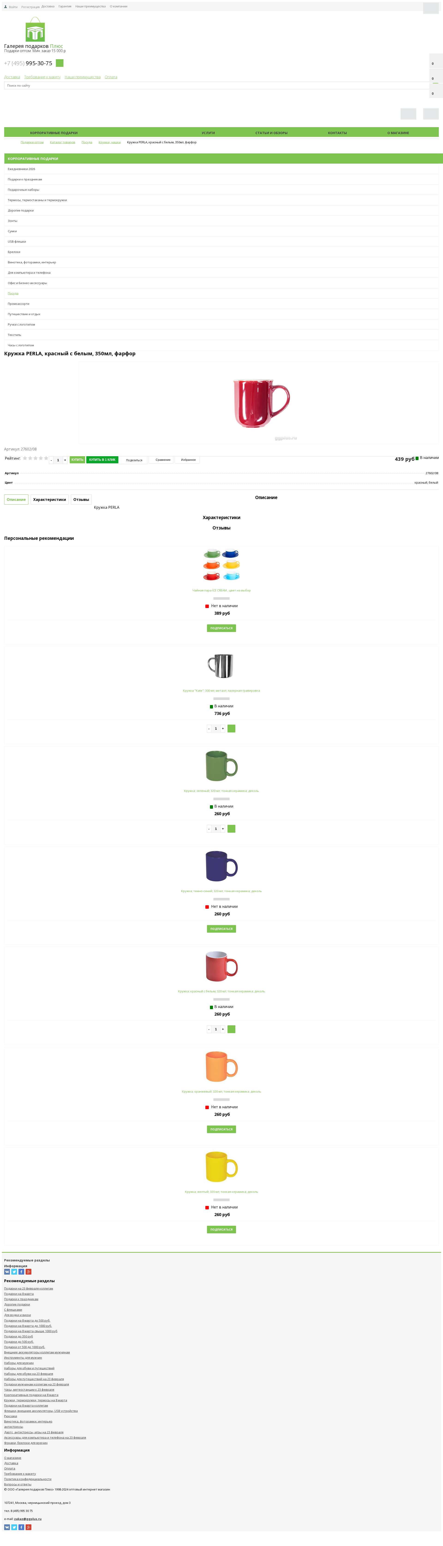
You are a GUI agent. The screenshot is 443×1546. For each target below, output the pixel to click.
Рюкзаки (10, 1416)
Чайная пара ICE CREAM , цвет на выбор (221, 590)
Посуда (13, 293)
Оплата (111, 76)
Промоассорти (18, 304)
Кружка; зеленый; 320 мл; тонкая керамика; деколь (221, 791)
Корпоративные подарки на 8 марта (31, 1395)
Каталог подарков (139, 133)
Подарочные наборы (23, 190)
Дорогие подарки (21, 210)
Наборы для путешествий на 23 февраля (34, 1379)
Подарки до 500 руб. (19, 1342)
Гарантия (65, 6)
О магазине (398, 133)
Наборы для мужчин (19, 1363)
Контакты (337, 133)
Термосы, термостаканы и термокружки (37, 200)
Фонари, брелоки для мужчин (26, 1443)
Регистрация (30, 7)
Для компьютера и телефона (29, 272)
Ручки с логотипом (21, 324)
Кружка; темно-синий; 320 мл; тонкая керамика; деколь (221, 891)
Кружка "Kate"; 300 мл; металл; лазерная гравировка (221, 690)
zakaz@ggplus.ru (28, 1519)
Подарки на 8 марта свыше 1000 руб (30, 1331)
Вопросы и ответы (17, 1484)
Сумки (12, 231)
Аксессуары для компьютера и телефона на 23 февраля (45, 1437)
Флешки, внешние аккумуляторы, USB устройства (41, 1411)
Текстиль (14, 335)
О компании (118, 6)
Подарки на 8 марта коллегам (26, 1405)
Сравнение (163, 459)
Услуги (208, 133)
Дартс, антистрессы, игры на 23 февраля (33, 1432)
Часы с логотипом (21, 345)
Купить (77, 459)
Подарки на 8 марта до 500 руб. (27, 1320)
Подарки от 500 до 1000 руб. (24, 1347)
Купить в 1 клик (102, 459)
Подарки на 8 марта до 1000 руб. (28, 1326)
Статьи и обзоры (271, 133)
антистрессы (13, 1427)
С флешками (13, 1310)
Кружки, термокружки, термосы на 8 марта (35, 1400)
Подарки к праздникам (25, 179)
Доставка (48, 6)
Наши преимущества (90, 6)
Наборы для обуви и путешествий (29, 1368)
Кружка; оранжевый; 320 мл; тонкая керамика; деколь (221, 1091)
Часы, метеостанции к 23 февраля (29, 1389)
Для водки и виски (17, 1315)
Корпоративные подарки (54, 133)
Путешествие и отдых (24, 314)
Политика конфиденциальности (27, 1479)
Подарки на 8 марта (19, 1294)
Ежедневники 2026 (21, 169)
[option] (259, 422)
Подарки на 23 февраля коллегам (28, 1288)
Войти (13, 7)
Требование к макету (42, 76)
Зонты (12, 221)
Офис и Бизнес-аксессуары (27, 283)
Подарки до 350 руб (18, 1336)
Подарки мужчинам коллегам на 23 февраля (36, 1384)
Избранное (188, 459)
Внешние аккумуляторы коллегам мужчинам (37, 1352)
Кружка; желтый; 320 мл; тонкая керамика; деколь (221, 1192)
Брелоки (14, 252)
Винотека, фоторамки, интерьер (32, 262)
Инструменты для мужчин (23, 1357)
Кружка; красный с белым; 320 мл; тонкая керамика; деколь (221, 991)
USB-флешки (17, 241)
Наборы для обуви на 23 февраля (28, 1374)
